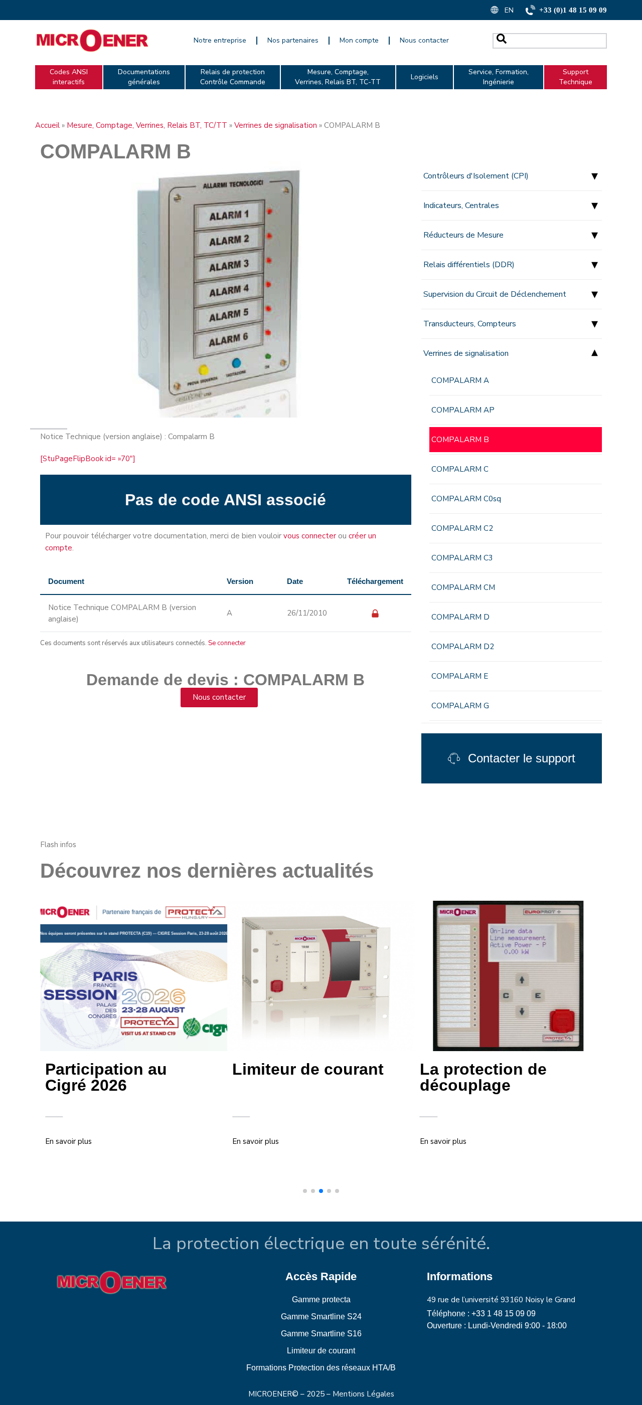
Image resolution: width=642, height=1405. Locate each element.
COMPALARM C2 (462, 528)
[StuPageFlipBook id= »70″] (87, 459)
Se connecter (227, 643)
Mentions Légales (363, 1394)
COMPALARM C (460, 469)
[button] (305, 1191)
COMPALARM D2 (462, 647)
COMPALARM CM (463, 587)
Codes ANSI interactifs (69, 77)
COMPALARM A (460, 380)
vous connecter (309, 536)
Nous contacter (424, 40)
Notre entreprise (220, 40)
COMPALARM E (459, 676)
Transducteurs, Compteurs (469, 323)
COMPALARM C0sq (466, 499)
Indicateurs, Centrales (461, 205)
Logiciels (424, 77)
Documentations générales (144, 77)
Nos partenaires (292, 40)
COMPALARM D (460, 617)
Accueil (47, 125)
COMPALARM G (460, 706)
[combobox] (550, 41)
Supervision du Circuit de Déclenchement (494, 294)
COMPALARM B (460, 440)
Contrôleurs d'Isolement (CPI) (476, 175)
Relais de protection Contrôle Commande (232, 77)
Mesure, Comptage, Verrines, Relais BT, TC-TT (338, 77)
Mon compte (359, 40)
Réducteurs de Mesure (463, 235)
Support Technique (575, 77)
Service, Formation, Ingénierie (498, 77)
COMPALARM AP (463, 410)
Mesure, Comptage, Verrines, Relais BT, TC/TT (147, 125)
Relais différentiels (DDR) (469, 264)
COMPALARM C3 (462, 558)
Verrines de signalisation (275, 125)
